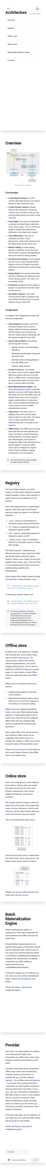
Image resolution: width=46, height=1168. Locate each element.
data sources (24, 658)
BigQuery (9, 1080)
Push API (12, 218)
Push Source (20, 749)
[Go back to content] (8, 8)
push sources (23, 895)
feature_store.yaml (12, 712)
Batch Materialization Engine (19, 389)
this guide (25, 979)
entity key (9, 811)
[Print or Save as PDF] (37, 8)
